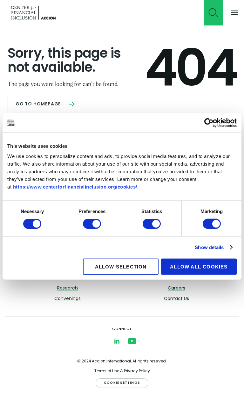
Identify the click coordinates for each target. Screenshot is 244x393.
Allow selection (121, 266)
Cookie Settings (122, 383)
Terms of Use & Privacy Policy (122, 371)
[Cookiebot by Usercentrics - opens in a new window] (209, 123)
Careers (176, 288)
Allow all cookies (198, 266)
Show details (209, 247)
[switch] (92, 224)
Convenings (67, 299)
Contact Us (176, 299)
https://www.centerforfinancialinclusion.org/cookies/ (75, 186)
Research (67, 288)
